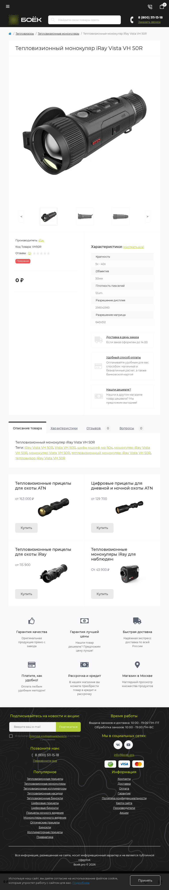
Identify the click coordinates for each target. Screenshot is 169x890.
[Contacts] (149, 6)
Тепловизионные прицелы (45, 778)
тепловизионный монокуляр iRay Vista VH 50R (111, 453)
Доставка (124, 783)
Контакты (124, 778)
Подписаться (68, 726)
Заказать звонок (149, 22)
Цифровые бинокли (45, 808)
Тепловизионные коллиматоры (45, 788)
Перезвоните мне (45, 760)
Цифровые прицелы (45, 803)
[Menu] (7, 6)
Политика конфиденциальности (48, 736)
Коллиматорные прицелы (45, 832)
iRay (41, 240)
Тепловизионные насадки (45, 793)
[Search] (53, 19)
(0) (29, 253)
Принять (145, 881)
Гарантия (124, 793)
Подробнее (81, 882)
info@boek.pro (124, 754)
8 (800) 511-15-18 (150, 17)
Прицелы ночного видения (45, 812)
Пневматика (45, 837)
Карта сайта (124, 803)
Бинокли (45, 827)
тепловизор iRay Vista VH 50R (40, 458)
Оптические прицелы (45, 822)
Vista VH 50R (65, 447)
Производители (124, 808)
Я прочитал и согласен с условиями (47, 738)
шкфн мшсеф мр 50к (95, 447)
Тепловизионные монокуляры (58, 33)
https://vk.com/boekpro (118, 744)
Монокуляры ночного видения (45, 817)
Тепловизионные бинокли (45, 798)
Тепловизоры (25, 33)
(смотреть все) (133, 247)
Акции (124, 812)
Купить (26, 528)
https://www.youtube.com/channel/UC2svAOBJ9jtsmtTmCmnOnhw (128, 744)
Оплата (124, 788)
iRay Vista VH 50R (38, 447)
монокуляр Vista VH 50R (49, 453)
